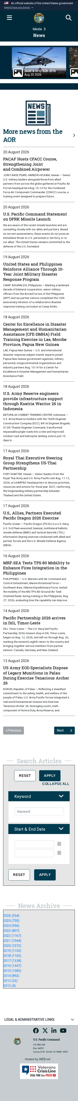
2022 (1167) (12, 936)
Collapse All (55, 784)
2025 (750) (11, 921)
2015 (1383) (12, 971)
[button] (19, 7)
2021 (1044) (12, 941)
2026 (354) (11, 916)
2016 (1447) (12, 966)
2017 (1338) (12, 961)
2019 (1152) (12, 951)
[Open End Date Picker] (59, 852)
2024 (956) (11, 926)
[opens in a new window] (36, 1032)
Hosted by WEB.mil (37, 1059)
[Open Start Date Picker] (59, 844)
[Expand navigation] (9, 17)
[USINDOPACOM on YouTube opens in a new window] (63, 1032)
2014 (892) (11, 976)
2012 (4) (9, 986)
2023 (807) (11, 931)
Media (38, 29)
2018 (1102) (12, 956)
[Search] (68, 17)
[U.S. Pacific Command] (17, 1041)
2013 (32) (10, 981)
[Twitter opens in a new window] (45, 1032)
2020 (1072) (12, 946)
